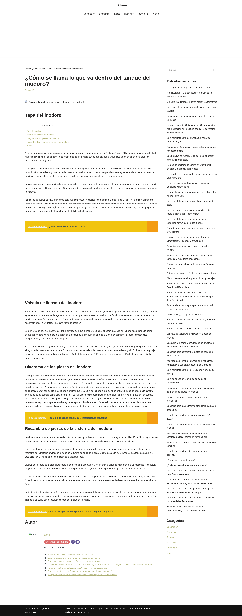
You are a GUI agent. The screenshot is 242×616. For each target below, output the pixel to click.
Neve (27, 608)
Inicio (27, 69)
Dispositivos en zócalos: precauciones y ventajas (191, 278)
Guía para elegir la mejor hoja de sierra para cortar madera (74, 558)
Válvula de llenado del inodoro (40, 134)
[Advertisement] (121, 37)
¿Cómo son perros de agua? (181, 460)
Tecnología (143, 14)
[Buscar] (214, 70)
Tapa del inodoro (34, 131)
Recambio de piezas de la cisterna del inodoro (48, 142)
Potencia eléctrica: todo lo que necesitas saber (190, 328)
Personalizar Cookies (140, 608)
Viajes (155, 14)
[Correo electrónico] (77, 542)
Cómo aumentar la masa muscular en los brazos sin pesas (74, 561)
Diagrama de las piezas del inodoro (43, 138)
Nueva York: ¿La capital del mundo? (185, 314)
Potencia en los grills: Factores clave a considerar (191, 273)
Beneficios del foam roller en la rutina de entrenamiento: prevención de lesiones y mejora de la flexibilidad (190, 296)
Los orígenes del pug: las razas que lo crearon (189, 87)
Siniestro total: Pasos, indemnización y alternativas (70, 554)
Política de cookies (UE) (77, 612)
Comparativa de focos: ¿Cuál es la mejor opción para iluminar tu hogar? (80, 571)
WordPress (30, 612)
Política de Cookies (115, 608)
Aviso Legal (96, 608)
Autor (29, 145)
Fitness (116, 14)
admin (47, 534)
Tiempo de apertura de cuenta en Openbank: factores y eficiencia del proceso (82, 574)
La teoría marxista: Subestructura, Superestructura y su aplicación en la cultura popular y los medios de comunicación (100, 564)
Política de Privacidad (76, 608)
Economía (104, 14)
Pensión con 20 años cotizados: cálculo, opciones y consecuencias (77, 568)
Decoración (89, 14)
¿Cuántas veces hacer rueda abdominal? (187, 465)
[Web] (73, 542)
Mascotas (129, 14)
